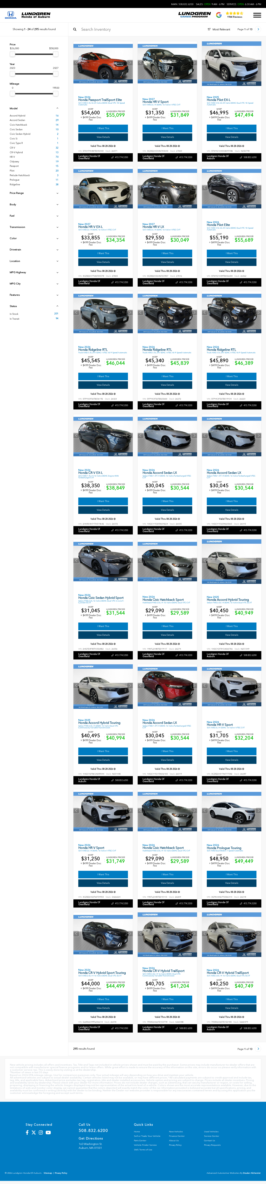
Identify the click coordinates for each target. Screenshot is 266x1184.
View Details (103, 137)
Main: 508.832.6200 (182, 4)
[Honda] (11, 15)
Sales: (210, 4)
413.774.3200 (121, 157)
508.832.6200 (250, 157)
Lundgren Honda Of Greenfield (89, 157)
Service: (244, 4)
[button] (130, 62)
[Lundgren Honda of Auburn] (35, 15)
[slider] (12, 54)
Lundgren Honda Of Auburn (217, 157)
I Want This (103, 128)
